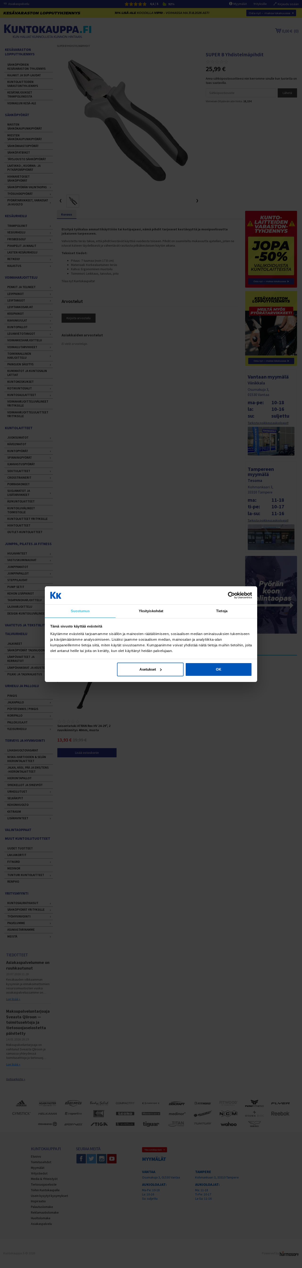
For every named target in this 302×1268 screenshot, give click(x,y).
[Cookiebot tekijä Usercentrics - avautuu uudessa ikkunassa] (231, 595)
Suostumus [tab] (80, 611)
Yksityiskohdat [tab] (151, 611)
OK (218, 669)
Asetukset (147, 669)
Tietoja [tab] (221, 611)
